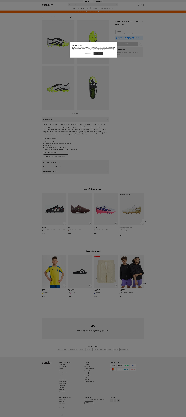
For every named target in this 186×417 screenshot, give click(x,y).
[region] (93, 50)
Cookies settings (87, 53)
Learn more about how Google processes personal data (104, 49)
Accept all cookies (98, 53)
